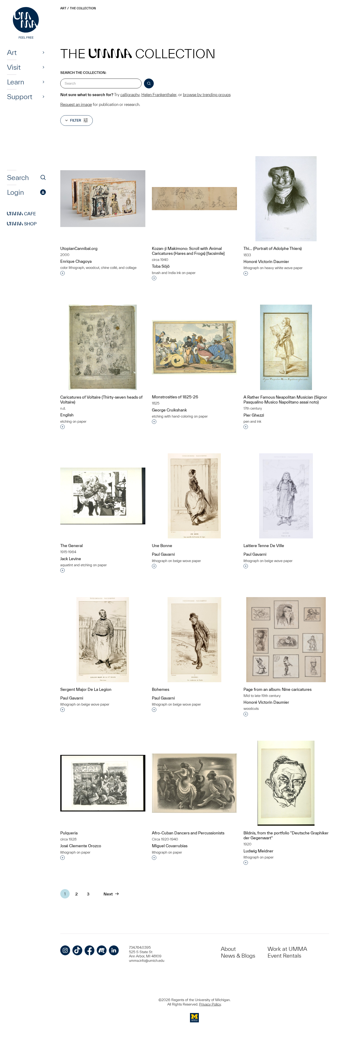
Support (19, 97)
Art (12, 52)
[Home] (26, 23)
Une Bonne (162, 545)
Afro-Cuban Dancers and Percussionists (188, 833)
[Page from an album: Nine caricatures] (286, 639)
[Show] (43, 52)
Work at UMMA (287, 949)
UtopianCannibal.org (78, 248)
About (228, 949)
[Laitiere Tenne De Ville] (286, 495)
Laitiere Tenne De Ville (263, 545)
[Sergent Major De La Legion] (102, 639)
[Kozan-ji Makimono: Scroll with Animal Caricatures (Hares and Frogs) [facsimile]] (194, 198)
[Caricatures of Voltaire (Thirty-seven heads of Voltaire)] (103, 347)
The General (71, 545)
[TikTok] (77, 950)
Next (108, 894)
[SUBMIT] (149, 83)
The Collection (83, 8)
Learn (15, 82)
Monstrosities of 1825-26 (175, 397)
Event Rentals (284, 955)
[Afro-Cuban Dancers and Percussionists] (194, 783)
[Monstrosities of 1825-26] (194, 347)
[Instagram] (65, 950)
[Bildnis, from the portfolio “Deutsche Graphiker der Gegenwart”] (286, 783)
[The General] (102, 496)
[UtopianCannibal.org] (102, 198)
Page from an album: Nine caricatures (277, 689)
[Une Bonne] (194, 495)
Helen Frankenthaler (158, 94)
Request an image (76, 104)
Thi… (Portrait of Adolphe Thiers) (272, 248)
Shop (22, 223)
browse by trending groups (207, 94)
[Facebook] (89, 950)
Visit (14, 67)
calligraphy (130, 94)
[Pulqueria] (102, 783)
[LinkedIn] (114, 950)
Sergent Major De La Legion (85, 689)
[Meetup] (102, 950)
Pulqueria (69, 833)
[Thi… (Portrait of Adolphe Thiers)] (286, 199)
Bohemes (160, 689)
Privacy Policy (210, 1004)
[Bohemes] (194, 639)
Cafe (21, 213)
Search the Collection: (83, 73)
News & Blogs (238, 955)
